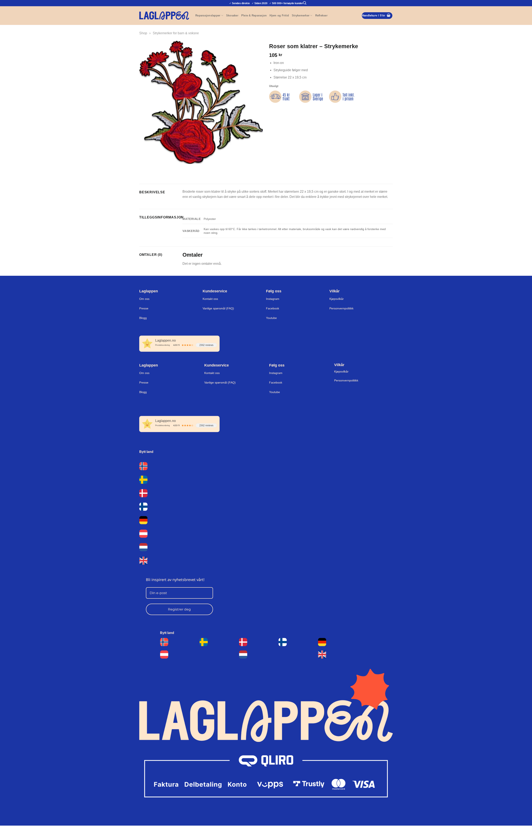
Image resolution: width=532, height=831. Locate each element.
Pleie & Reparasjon (254, 15)
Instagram (272, 298)
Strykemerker (300, 15)
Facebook (272, 308)
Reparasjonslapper (207, 15)
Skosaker (232, 15)
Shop (143, 33)
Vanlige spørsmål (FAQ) (218, 308)
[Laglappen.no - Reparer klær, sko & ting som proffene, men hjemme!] (164, 15)
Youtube (271, 318)
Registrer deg (179, 609)
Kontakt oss (210, 298)
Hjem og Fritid (279, 15)
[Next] (155, 168)
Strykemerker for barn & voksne (176, 33)
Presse (143, 308)
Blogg (143, 318)
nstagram (276, 373)
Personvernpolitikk (341, 308)
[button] (304, 3)
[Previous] (143, 168)
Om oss (144, 298)
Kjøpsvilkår (336, 298)
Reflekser (321, 15)
